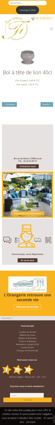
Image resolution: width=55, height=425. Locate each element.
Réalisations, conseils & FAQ (27, 344)
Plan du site (30, 377)
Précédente (10, 104)
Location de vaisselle (27, 332)
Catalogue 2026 (27, 10)
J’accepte (30, 421)
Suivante (46, 104)
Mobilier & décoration (28, 338)
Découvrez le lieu (27, 306)
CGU (44, 377)
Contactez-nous (28, 166)
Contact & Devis (27, 347)
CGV (38, 377)
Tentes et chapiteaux (27, 341)
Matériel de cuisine (27, 335)
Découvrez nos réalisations (27, 213)
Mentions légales (16, 377)
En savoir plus (27, 260)
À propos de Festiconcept (27, 350)
